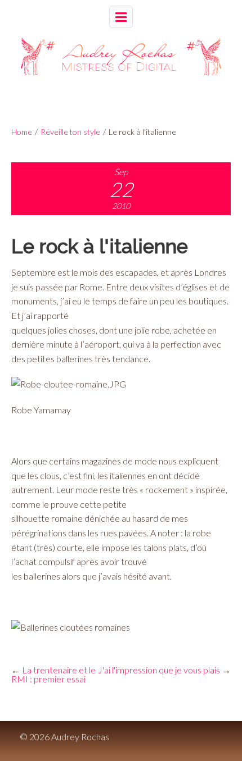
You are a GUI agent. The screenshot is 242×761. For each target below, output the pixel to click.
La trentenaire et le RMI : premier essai (53, 674)
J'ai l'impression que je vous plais (159, 669)
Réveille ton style (70, 131)
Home (21, 131)
